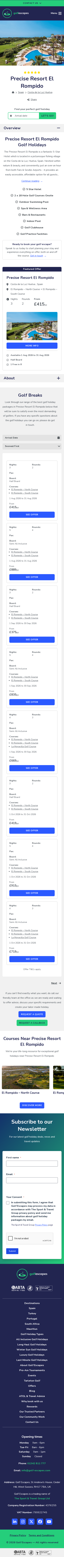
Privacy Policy (41, 1225)
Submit (12, 1251)
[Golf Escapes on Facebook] (40, 1522)
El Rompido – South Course (24, 493)
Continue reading (30, 181)
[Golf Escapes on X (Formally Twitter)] (31, 1522)
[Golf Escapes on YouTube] (49, 1522)
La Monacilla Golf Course (23, 746)
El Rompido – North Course (26, 289)
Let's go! (47, 115)
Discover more (32, 1105)
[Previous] (9, 326)
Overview (12, 128)
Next (54, 983)
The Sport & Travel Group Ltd (32, 1498)
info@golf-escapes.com (36, 1470)
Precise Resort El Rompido (30, 277)
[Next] (54, 326)
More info (32, 345)
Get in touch (36, 255)
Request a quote (32, 1014)
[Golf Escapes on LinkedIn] (15, 1522)
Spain (40, 284)
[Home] (13, 92)
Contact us (30, 3)
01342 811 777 (36, 1463)
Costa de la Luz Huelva (23, 284)
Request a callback (32, 1022)
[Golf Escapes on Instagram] (23, 1522)
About (9, 378)
